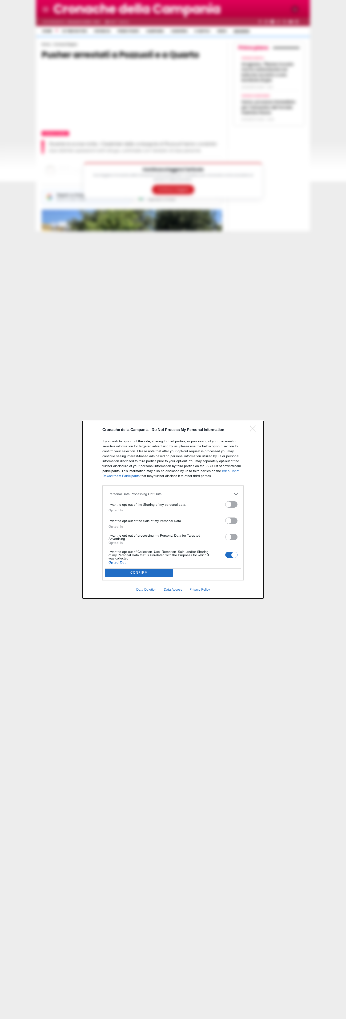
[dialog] (173, 509)
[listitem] (173, 494)
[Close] (254, 430)
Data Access (173, 589)
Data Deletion (146, 589)
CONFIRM (139, 572)
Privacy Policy (199, 589)
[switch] (231, 504)
